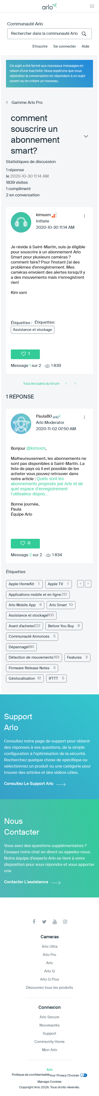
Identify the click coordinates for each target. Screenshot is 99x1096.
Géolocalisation (22, 678)
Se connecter (64, 46)
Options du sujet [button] (85, 137)
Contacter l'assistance (26, 882)
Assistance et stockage (32, 330)
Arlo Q (49, 971)
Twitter (44, 922)
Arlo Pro (49, 955)
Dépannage (18, 647)
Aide (85, 46)
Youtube (55, 922)
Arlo (49, 963)
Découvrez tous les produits (49, 987)
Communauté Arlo (25, 24)
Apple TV (55, 584)
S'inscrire (40, 46)
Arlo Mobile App (22, 605)
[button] (84, 216)
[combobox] (49, 33)
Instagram (65, 922)
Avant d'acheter (21, 626)
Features (74, 657)
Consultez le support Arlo (28, 784)
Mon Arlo (49, 1050)
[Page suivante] (88, 583)
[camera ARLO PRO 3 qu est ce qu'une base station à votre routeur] (66, 383)
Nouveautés (49, 1025)
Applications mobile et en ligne (35, 595)
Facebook (34, 922)
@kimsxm (35, 448)
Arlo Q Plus (49, 979)
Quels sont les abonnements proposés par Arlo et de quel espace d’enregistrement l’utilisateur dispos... (47, 486)
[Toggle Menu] (92, 6)
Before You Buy (61, 626)
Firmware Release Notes (29, 668)
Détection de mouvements (31, 657)
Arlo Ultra (49, 946)
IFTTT (53, 678)
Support (49, 1033)
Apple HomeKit (21, 584)
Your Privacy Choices (64, 1075)
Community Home (49, 1042)
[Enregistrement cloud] (75, 383)
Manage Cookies (49, 1081)
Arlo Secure (49, 1017)
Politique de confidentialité (30, 1074)
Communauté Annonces (29, 636)
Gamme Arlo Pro (27, 103)
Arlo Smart (58, 605)
